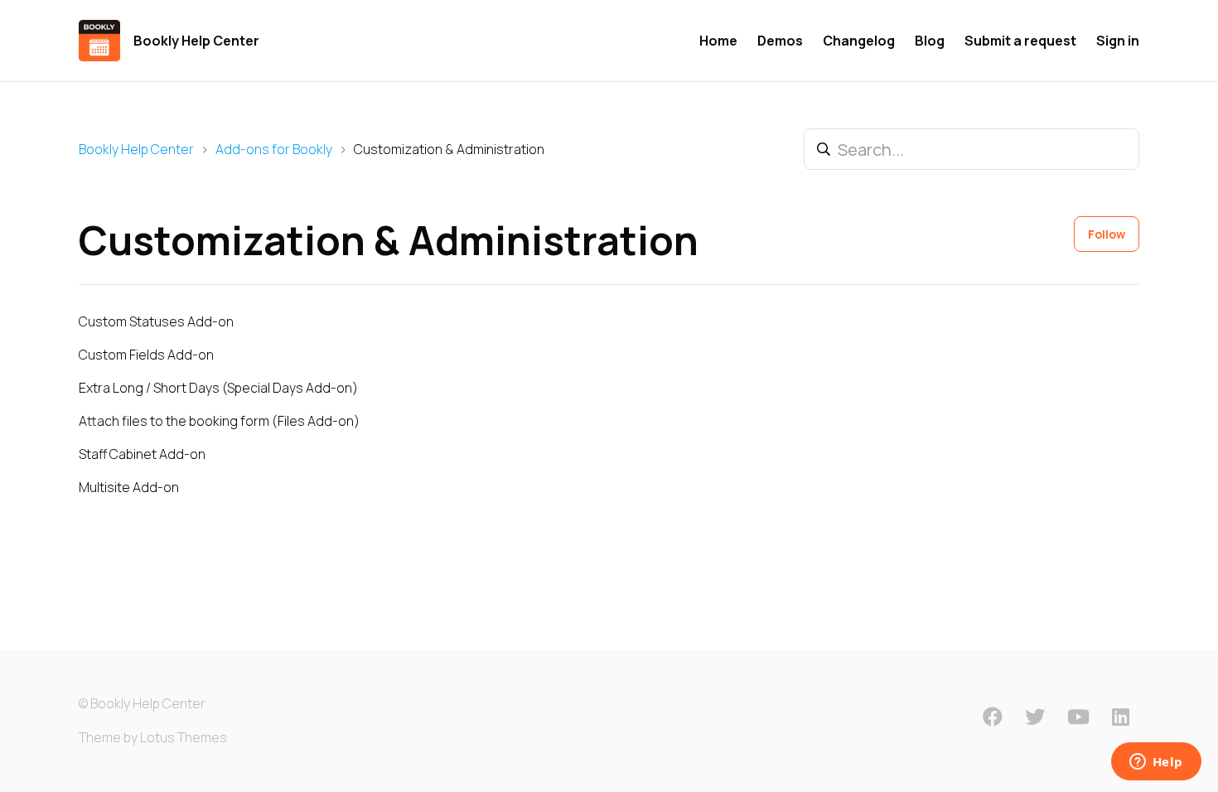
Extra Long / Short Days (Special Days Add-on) (218, 388)
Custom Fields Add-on (146, 354)
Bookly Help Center (136, 149)
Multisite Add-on (129, 487)
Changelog (859, 40)
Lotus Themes (183, 737)
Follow (1106, 234)
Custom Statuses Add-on (156, 321)
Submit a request (1020, 40)
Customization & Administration (449, 149)
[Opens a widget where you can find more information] (1155, 763)
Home (718, 40)
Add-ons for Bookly (273, 149)
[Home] (99, 40)
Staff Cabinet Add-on (142, 454)
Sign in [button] (1117, 40)
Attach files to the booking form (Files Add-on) (219, 421)
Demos (780, 40)
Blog (930, 40)
